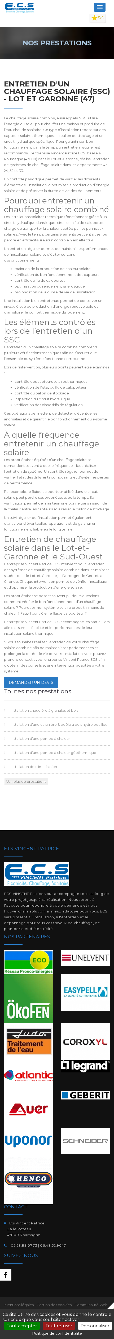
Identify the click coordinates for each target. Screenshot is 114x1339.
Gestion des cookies (54, 1305)
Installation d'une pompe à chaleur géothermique (53, 752)
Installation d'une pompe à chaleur (40, 738)
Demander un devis (31, 682)
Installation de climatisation (34, 766)
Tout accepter (22, 1325)
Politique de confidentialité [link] (57, 1333)
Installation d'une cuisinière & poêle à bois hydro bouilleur (60, 724)
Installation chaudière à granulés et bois (44, 710)
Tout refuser (58, 1325)
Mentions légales (19, 1305)
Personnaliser (95, 1325)
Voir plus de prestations (26, 781)
